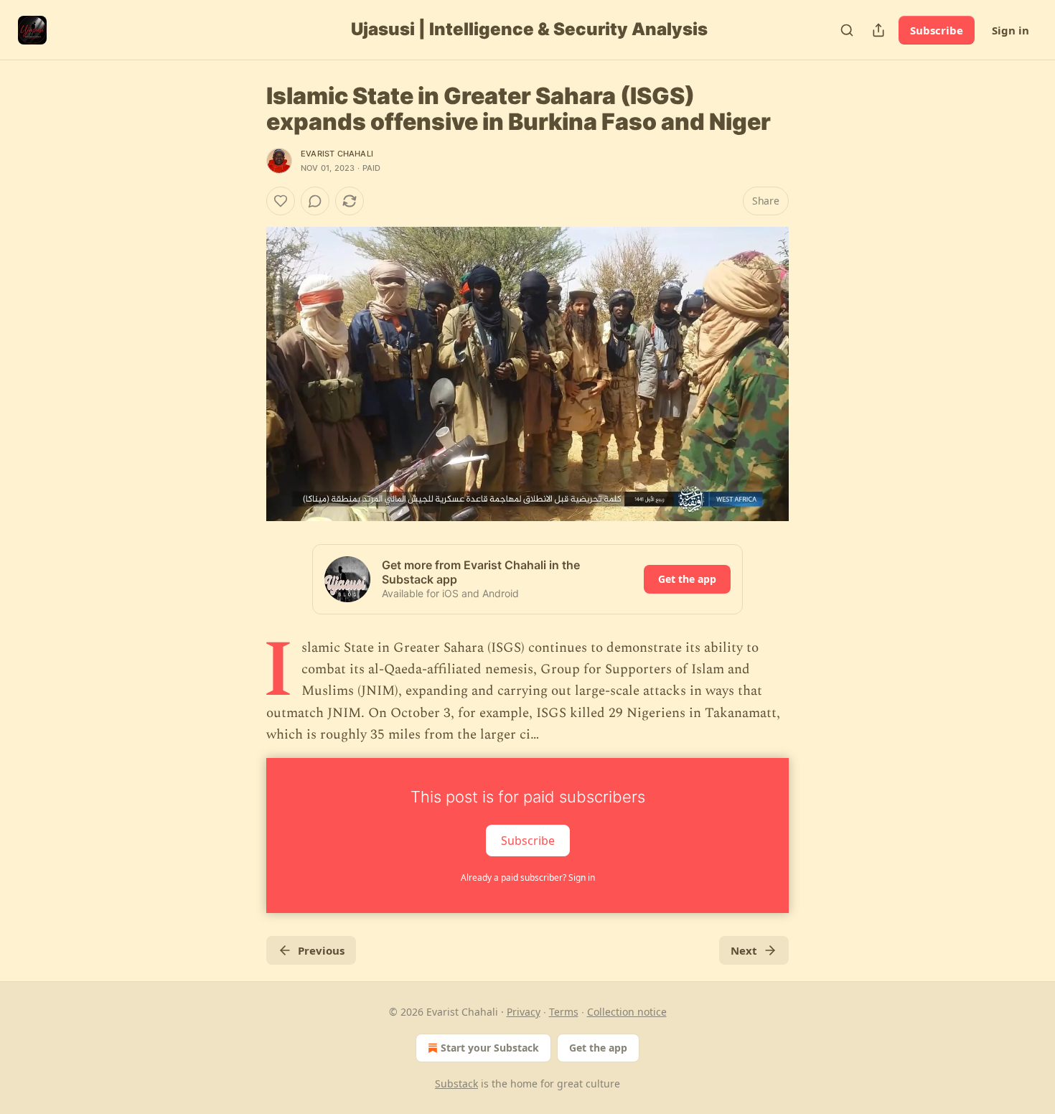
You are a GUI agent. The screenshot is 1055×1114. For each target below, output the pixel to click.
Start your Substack (490, 1047)
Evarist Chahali (337, 154)
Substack (456, 1083)
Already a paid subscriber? (528, 877)
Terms (563, 1012)
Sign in (1010, 30)
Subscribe (936, 30)
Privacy (523, 1012)
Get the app (687, 579)
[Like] (280, 201)
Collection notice (627, 1012)
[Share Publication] (878, 30)
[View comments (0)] (315, 201)
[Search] (847, 30)
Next (744, 950)
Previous (321, 950)
